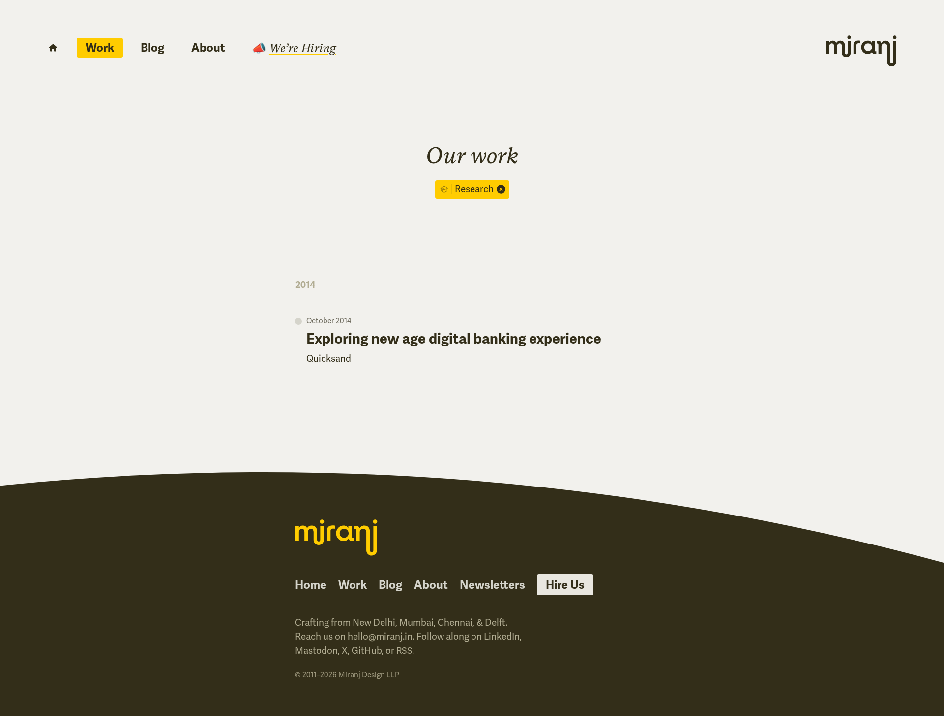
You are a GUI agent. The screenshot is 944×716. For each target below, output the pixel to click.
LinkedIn (502, 636)
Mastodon (316, 650)
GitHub (367, 650)
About (208, 47)
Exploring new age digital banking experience (453, 339)
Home (310, 584)
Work (100, 47)
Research (474, 189)
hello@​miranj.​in (380, 636)
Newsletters (492, 584)
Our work (472, 155)
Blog (152, 47)
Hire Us (565, 584)
